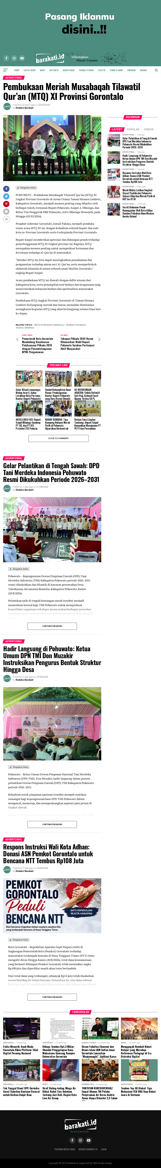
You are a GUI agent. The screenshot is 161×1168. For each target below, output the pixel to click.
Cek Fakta (53, 70)
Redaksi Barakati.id (88, 1149)
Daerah (143, 70)
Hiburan (131, 70)
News (42, 70)
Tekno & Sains (116, 70)
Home (16, 70)
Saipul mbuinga (25, 328)
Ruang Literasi (86, 70)
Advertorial (69, 70)
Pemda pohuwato (76, 325)
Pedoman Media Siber (65, 1149)
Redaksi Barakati (24, 108)
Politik (101, 70)
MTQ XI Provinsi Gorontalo (50, 325)
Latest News (30, 70)
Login (103, 1149)
